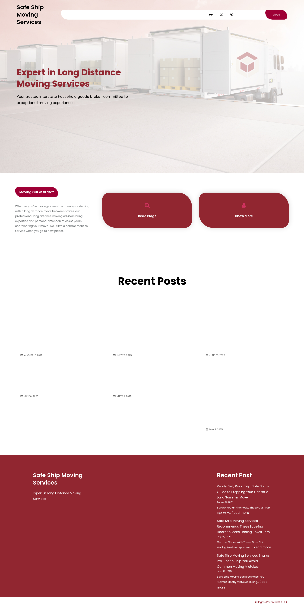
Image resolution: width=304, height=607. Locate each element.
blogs (276, 14)
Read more (240, 512)
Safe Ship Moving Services (30, 14)
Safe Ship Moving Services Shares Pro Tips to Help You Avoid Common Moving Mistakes (243, 315)
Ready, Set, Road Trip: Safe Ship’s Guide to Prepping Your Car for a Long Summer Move (59, 315)
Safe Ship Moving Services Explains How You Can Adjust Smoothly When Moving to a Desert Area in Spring (242, 386)
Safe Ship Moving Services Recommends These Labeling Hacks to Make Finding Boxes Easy (148, 315)
